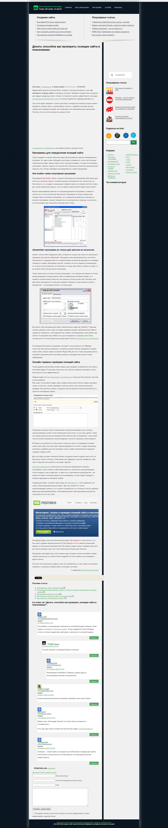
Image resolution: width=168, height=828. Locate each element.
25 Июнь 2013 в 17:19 (50, 646)
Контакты (118, 7)
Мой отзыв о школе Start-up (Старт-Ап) (52, 28)
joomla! (128, 165)
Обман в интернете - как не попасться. (107, 28)
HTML (128, 162)
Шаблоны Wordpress (112, 177)
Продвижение (46, 87)
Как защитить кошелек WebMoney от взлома (54, 35)
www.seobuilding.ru (86, 729)
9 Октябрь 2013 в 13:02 (46, 748)
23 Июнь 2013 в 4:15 (45, 623)
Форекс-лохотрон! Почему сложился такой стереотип (113, 25)
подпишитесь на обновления (43, 148)
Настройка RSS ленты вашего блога (51, 22)
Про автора (96, 7)
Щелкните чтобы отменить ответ (44, 772)
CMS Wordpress (132, 155)
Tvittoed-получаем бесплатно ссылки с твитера (110, 22)
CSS (127, 157)
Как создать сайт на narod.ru (103, 35)
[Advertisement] (66, 69)
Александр (51, 768)
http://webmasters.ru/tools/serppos (59, 377)
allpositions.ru (73, 483)
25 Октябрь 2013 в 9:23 (55, 669)
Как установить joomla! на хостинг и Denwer (54, 32)
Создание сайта (114, 164)
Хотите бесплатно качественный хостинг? (124, 117)
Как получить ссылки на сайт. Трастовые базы (54, 596)
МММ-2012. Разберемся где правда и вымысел (110, 32)
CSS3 (128, 160)
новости (111, 155)
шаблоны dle (112, 171)
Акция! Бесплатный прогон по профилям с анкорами (125, 108)
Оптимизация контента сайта (48, 594)
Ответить (94, 638)
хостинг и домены (111, 167)
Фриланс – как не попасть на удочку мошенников (125, 98)
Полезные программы (112, 158)
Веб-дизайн (130, 167)
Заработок (130, 170)
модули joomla (131, 172)
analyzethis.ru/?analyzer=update (55, 629)
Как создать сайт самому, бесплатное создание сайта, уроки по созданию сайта (84, 822)
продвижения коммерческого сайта (45, 99)
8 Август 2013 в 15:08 (46, 695)
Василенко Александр (90, 570)
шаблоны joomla (114, 173)
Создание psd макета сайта (48, 25)
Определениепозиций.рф (42, 467)
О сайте (108, 7)
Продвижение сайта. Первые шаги (50, 588)
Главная (68, 7)
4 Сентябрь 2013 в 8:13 (46, 718)
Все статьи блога (82, 7)
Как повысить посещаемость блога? (50, 598)
